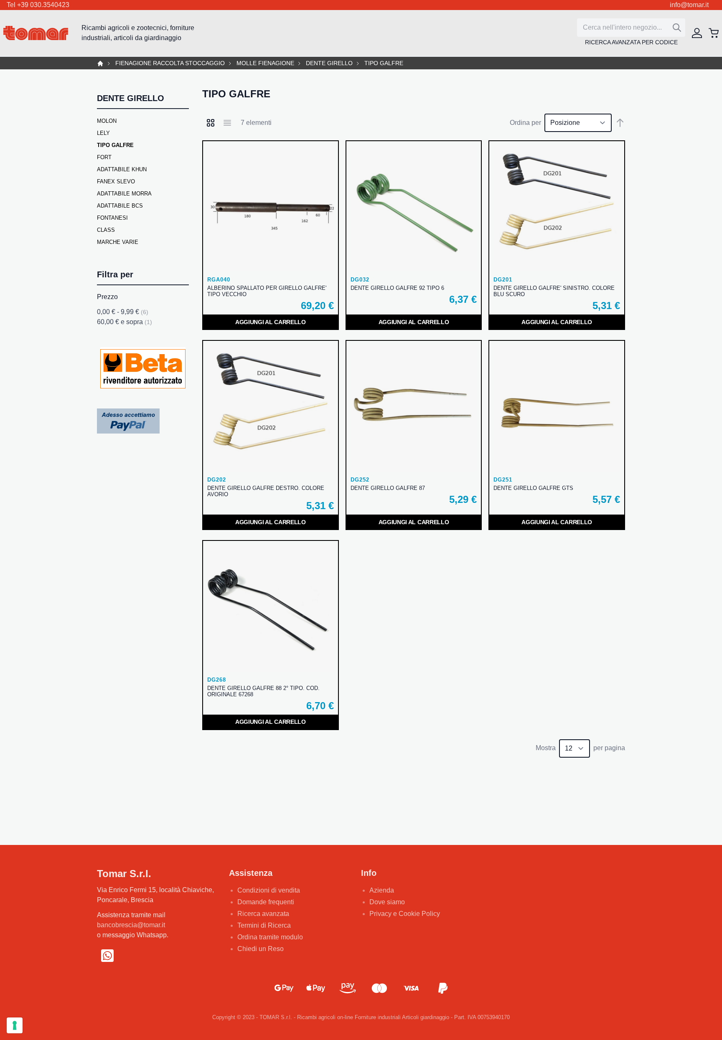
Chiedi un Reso (260, 948)
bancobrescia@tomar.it (131, 924)
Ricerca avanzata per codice (631, 42)
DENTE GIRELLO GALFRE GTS (533, 488)
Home (100, 63)
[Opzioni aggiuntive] (128, 420)
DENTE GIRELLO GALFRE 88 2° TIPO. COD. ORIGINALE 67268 (263, 691)
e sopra (124, 321)
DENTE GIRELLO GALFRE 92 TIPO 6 (397, 288)
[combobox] (631, 27)
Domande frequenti (265, 902)
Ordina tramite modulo (270, 937)
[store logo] (35, 33)
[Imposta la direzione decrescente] (620, 123)
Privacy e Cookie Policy (404, 913)
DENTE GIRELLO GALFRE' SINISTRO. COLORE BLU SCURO (554, 291)
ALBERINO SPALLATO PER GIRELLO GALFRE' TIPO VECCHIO (266, 291)
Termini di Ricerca (264, 925)
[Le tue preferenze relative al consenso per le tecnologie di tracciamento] (15, 1025)
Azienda (381, 890)
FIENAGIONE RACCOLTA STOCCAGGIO (170, 63)
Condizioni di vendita (268, 890)
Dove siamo (387, 902)
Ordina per (525, 122)
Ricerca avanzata (263, 913)
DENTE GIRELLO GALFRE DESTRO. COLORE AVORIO (265, 491)
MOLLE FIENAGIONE (265, 63)
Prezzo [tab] (107, 296)
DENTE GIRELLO (329, 63)
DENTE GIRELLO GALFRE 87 (388, 488)
